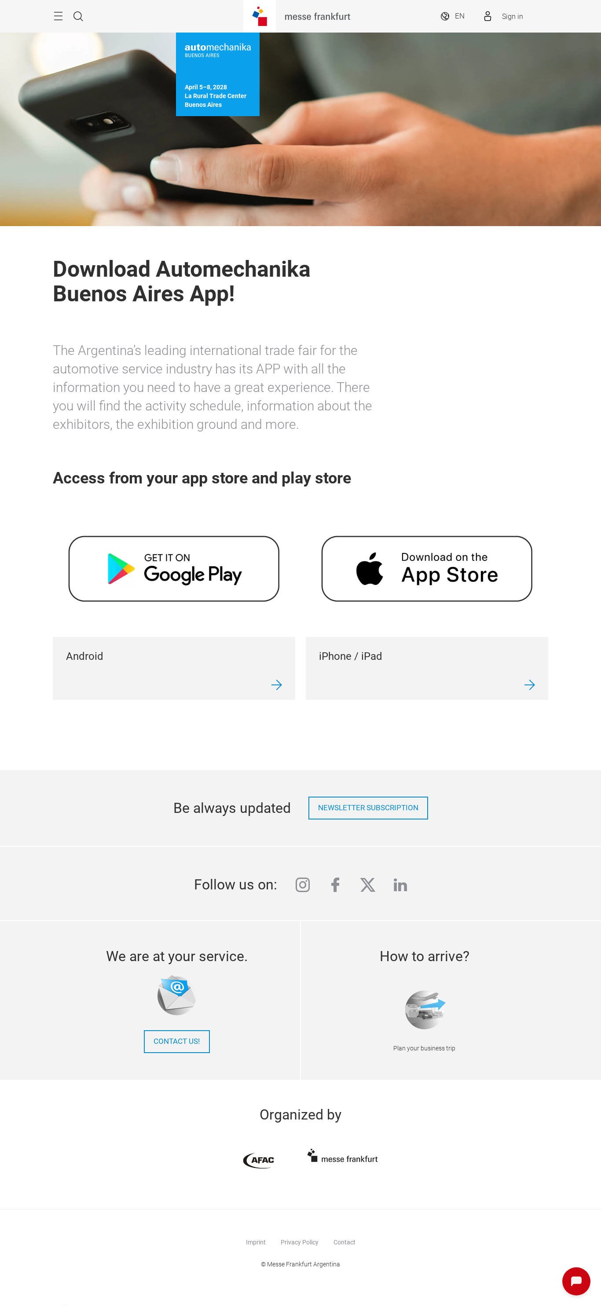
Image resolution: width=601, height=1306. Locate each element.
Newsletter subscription (368, 808)
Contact (344, 1242)
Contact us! (177, 1041)
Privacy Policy (300, 1242)
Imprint (256, 1242)
